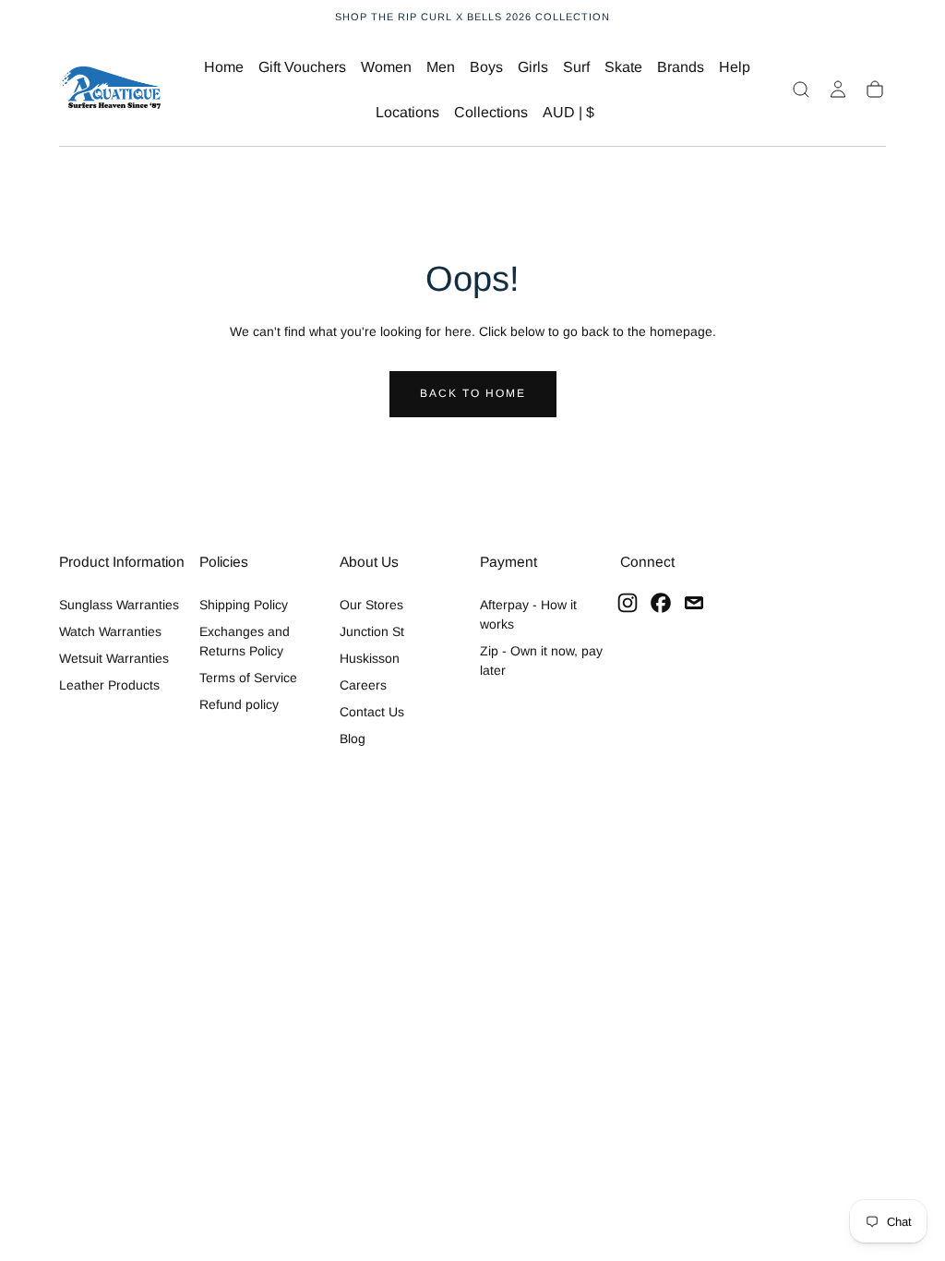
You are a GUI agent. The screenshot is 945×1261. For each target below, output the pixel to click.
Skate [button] (623, 67)
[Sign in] (838, 89)
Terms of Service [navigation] (248, 677)
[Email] (694, 602)
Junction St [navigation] (372, 631)
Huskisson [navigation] (370, 658)
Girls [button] (533, 67)
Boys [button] (486, 67)
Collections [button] (491, 112)
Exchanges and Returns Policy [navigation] (244, 641)
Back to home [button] (473, 393)
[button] (568, 115)
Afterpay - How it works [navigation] (528, 614)
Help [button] (734, 67)
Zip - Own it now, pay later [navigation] (541, 660)
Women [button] (386, 67)
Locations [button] (407, 112)
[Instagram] (627, 602)
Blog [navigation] (352, 738)
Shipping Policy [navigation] (243, 604)
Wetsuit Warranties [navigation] (114, 658)
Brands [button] (680, 67)
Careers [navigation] (363, 685)
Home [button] (224, 67)
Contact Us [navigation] (372, 711)
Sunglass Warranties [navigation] (119, 604)
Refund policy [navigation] (239, 704)
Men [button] (440, 67)
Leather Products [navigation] (109, 685)
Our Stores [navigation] (371, 604)
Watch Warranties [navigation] (110, 631)
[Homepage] (111, 90)
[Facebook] (660, 602)
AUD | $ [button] (568, 112)
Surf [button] (576, 67)
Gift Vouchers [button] (302, 67)
